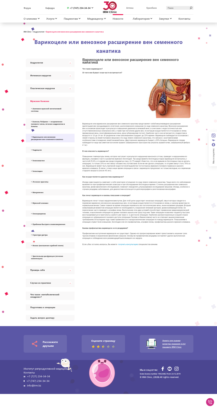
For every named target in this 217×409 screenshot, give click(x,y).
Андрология (38, 32)
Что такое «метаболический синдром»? (44, 295)
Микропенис (38, 192)
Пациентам (71, 18)
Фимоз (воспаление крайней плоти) (47, 245)
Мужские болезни (39, 101)
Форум (27, 7)
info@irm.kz (34, 385)
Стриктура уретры (40, 235)
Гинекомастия (38, 160)
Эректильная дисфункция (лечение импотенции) (47, 257)
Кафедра (50, 7)
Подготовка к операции (42, 307)
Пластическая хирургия (42, 88)
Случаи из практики (40, 282)
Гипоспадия (37, 171)
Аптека (129, 7)
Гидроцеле (37, 150)
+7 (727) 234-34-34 (38, 376)
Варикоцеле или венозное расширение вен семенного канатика (47, 138)
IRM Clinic (27, 32)
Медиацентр (95, 18)
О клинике (30, 18)
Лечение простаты (40, 182)
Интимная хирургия (40, 75)
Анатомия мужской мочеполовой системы (46, 109)
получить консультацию (128, 244)
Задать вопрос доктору (42, 317)
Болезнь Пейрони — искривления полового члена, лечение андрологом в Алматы (48, 123)
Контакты (184, 18)
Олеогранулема (39, 213)
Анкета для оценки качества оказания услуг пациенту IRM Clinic (174, 343)
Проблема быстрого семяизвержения (48, 224)
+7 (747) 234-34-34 (37, 381)
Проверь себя (37, 270)
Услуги (50, 18)
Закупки (164, 18)
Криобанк (151, 7)
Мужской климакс (40, 203)
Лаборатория (141, 18)
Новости (118, 18)
